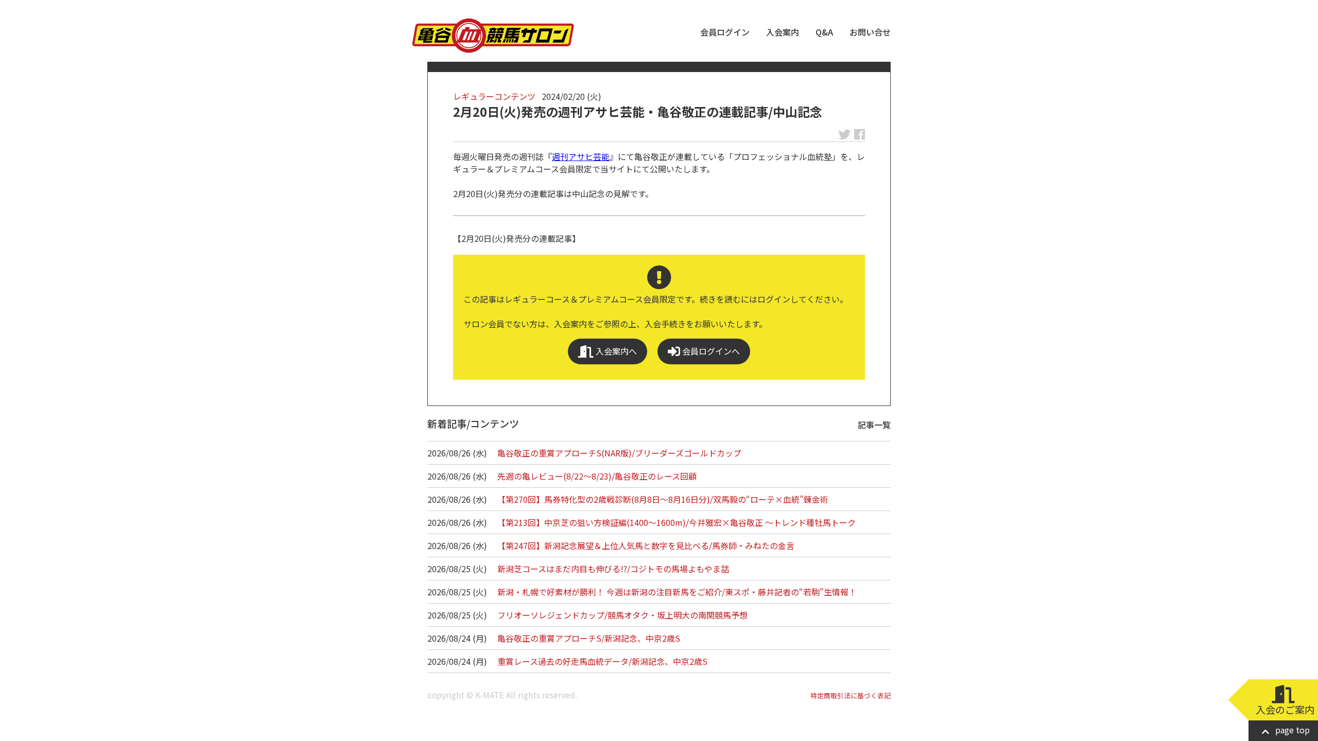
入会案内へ (615, 351)
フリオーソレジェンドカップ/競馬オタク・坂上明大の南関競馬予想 (622, 615)
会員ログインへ (710, 351)
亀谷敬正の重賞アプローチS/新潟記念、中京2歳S (588, 638)
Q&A (824, 32)
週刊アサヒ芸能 (581, 156)
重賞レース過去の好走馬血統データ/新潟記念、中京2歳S (602, 661)
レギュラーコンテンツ (494, 96)
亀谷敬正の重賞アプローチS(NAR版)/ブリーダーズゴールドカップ (619, 453)
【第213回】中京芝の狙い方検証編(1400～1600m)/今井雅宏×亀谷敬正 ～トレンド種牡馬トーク (676, 522)
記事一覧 (874, 424)
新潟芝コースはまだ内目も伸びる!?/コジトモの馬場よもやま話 (613, 568)
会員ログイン (725, 32)
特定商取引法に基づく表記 (850, 695)
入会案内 (782, 32)
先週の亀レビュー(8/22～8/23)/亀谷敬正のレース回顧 (597, 476)
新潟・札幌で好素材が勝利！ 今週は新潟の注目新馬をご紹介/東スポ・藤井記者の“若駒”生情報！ (677, 592)
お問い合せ (870, 32)
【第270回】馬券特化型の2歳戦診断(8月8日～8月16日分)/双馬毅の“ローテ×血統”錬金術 (662, 499)
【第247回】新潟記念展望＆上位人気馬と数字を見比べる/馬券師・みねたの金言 (645, 545)
